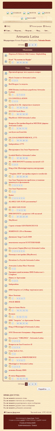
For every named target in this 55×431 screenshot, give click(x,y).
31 (20, 62)
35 (26, 177)
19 (23, 108)
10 (20, 128)
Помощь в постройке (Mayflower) (23, 254)
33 (26, 62)
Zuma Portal (30, 418)
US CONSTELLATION (18, 98)
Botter (11, 195)
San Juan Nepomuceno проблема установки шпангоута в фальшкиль (26, 181)
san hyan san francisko (18, 132)
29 (17, 323)
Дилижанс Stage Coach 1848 (20, 237)
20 (26, 108)
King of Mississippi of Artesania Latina (24, 327)
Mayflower (13, 220)
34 (23, 177)
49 (23, 158)
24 (26, 217)
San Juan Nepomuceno (18, 189)
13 (26, 310)
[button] (35, 45)
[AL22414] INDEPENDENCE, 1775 (23, 138)
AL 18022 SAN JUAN (17, 207)
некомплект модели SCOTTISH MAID (24, 242)
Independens (14, 284)
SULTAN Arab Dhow (17, 111)
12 (26, 128)
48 (20, 158)
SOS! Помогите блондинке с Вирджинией (25, 332)
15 (17, 379)
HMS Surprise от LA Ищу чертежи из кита (26, 290)
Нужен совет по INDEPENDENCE (23, 357)
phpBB (22, 420)
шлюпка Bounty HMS (17, 370)
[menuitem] (7, 26)
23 (26, 114)
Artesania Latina (27, 36)
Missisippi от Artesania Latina (21, 364)
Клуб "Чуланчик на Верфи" (20, 60)
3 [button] (32, 45)
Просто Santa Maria (17, 307)
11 (23, 128)
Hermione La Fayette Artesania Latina (24, 260)
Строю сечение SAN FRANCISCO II (23, 226)
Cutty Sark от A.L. (16, 351)
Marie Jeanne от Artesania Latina (22, 78)
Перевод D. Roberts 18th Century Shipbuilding (27, 54)
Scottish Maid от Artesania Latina (22, 155)
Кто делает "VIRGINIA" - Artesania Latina (26, 338)
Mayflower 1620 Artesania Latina (22, 118)
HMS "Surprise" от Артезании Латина (24, 320)
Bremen (12, 314)
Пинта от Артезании (17, 278)
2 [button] (29, 45)
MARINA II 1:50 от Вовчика (20, 231)
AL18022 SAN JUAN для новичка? (23, 202)
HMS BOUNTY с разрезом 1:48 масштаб (25, 214)
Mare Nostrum (14, 295)
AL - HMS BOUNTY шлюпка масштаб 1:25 (26, 162)
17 (17, 108)
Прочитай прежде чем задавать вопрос (25, 72)
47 (17, 158)
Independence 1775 (16, 144)
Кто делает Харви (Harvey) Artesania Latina (27, 248)
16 (20, 379)
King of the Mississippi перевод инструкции (26, 168)
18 (20, 108)
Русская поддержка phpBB (28, 422)
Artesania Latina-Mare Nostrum (22, 266)
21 (20, 114)
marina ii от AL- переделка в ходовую (24, 105)
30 (17, 62)
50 (26, 158)
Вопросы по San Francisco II (20, 344)
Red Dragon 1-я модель (18, 84)
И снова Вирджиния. (17, 376)
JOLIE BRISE (14, 302)
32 (23, 62)
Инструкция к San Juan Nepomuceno (24, 150)
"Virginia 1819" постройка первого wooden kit (28, 174)
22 (23, 114)
